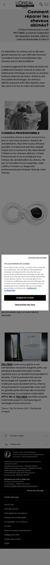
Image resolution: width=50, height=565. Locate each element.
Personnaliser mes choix (25, 305)
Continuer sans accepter (37, 257)
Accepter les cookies (25, 298)
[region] (25, 282)
